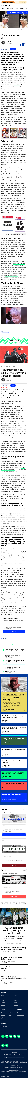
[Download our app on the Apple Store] (3, 1046)
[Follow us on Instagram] (15, 1037)
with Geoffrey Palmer (11, 276)
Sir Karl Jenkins (16, 292)
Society (15, 995)
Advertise (11, 1012)
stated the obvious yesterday (12, 551)
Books (22, 8)
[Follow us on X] (7, 1037)
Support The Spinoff (8, 2)
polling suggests (9, 252)
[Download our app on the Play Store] (7, 1046)
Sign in (23, 2)
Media (15, 1002)
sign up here (11, 64)
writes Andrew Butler (19, 263)
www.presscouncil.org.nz (14, 1070)
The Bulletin (5, 32)
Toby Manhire (9, 41)
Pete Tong (8, 125)
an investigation (16, 185)
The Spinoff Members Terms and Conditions (14, 1054)
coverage (17, 85)
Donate (19, 1012)
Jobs (10, 1015)
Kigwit (5, 288)
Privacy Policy (14, 1052)
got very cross (20, 176)
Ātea (17, 8)
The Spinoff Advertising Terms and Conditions (14, 1057)
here (22, 189)
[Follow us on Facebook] (3, 1037)
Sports (15, 1000)
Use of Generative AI (4, 1018)
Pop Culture (10, 8)
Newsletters (4, 1026)
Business (16, 1005)
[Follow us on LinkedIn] (19, 1037)
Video (2, 995)
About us (3, 1015)
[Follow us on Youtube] (11, 1037)
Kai (2, 997)
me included (9, 240)
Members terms (20, 1015)
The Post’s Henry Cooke (8, 568)
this (11, 174)
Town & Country (9, 206)
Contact (3, 1012)
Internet (3, 1000)
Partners (3, 1002)
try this (23, 198)
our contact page (14, 1065)
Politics (3, 8)
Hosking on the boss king (14, 183)
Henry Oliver (9, 379)
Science (3, 1005)
